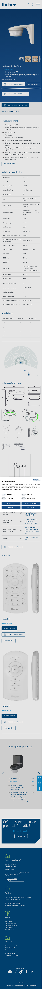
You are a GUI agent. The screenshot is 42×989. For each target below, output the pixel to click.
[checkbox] (4, 495)
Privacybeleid (36, 479)
